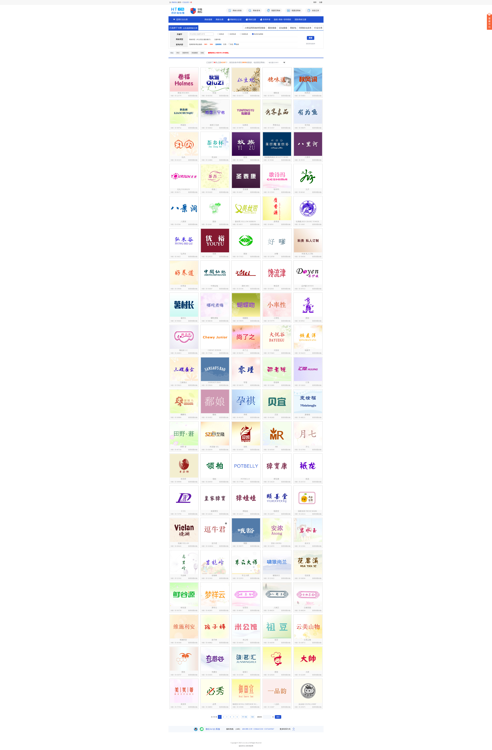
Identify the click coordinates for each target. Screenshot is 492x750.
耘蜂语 (245, 125)
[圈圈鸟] (184, 401)
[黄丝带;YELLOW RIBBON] (246, 208)
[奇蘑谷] (215, 659)
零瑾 (245, 382)
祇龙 (307, 479)
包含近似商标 (258, 34)
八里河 (307, 157)
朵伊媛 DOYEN (307, 286)
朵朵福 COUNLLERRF (307, 704)
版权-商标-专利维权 (282, 19)
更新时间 (185, 53)
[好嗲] (277, 240)
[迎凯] (246, 433)
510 (252, 717)
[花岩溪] (308, 562)
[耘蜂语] (246, 112)
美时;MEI (245, 286)
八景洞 (183, 222)
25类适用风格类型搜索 (255, 28)
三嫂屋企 (183, 382)
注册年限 (217, 39)
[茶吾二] (215, 176)
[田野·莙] (184, 433)
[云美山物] (308, 626)
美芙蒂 (183, 704)
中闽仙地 (214, 286)
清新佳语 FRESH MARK (307, 511)
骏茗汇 (245, 672)
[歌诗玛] (277, 176)
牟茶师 (183, 479)
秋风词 (307, 93)
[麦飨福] (308, 401)
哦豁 (245, 543)
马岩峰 (183, 575)
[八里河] (308, 144)
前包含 (221, 34)
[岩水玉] (308, 530)
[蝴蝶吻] (246, 305)
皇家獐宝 (214, 511)
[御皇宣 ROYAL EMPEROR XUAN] (246, 691)
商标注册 (252, 19)
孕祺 (245, 415)
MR (276, 447)
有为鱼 (307, 125)
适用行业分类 (182, 19)
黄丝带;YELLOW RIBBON (245, 222)
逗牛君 (214, 543)
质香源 (276, 222)
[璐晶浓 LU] (184, 337)
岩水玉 (307, 543)
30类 (172, 96)
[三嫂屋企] (184, 369)
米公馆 (245, 640)
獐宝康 (276, 479)
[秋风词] (308, 80)
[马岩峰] (184, 562)
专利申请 (266, 19)
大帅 (307, 672)
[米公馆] (246, 626)
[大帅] (308, 659)
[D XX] (184, 498)
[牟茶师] (184, 466)
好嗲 (276, 254)
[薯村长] (184, 305)
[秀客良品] (277, 112)
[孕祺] (246, 401)
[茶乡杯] (215, 144)
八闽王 (276, 608)
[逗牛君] (215, 530)
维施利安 (183, 640)
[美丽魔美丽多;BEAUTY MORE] (277, 144)
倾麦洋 (307, 350)
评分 (178, 53)
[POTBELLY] (246, 466)
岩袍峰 (214, 575)
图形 (214, 222)
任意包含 (232, 34)
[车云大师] (246, 562)
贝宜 (276, 415)
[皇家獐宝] (215, 498)
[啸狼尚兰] (277, 562)
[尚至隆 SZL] (215, 433)
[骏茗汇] (246, 659)
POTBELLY (245, 479)
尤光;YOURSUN (183, 189)
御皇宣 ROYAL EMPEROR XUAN (246, 704)
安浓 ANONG (276, 543)
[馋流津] (277, 273)
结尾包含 (245, 34)
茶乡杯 (214, 157)
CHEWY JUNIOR (214, 350)
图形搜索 (272, 28)
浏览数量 (195, 53)
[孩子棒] (215, 626)
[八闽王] (277, 594)
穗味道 (276, 93)
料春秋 (183, 125)
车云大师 (245, 575)
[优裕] (215, 240)
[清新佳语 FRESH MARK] (308, 498)
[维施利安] (184, 626)
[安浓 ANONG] (277, 530)
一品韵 (276, 704)
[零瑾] (246, 369)
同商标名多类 (305, 28)
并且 (231, 44)
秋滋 (214, 93)
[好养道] (184, 273)
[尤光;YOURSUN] (184, 176)
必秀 (214, 704)
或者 (237, 44)
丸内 (183, 157)
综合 (171, 53)
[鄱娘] (215, 401)
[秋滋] (215, 80)
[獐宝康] (277, 466)
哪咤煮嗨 (214, 318)
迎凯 (245, 447)
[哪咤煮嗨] (215, 305)
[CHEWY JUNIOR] (215, 337)
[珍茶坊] (246, 594)
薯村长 (183, 318)
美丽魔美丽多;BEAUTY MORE (276, 157)
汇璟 (307, 382)
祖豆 (276, 640)
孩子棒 (214, 640)
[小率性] (277, 305)
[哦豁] (246, 530)
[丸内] (184, 144)
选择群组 (218, 44)
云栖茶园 (307, 608)
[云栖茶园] (308, 594)
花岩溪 (307, 575)
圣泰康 (245, 189)
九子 (307, 189)
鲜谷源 (183, 608)
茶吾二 (214, 189)
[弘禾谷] (184, 240)
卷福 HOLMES (183, 93)
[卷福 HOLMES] (184, 80)
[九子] (308, 176)
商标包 (293, 28)
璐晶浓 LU (183, 350)
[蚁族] (246, 144)
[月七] (308, 433)
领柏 (214, 479)
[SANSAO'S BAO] (215, 369)
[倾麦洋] (308, 337)
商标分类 (219, 19)
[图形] (215, 208)
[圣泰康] (246, 176)
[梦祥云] (215, 594)
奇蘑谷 (214, 672)
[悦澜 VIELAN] (184, 530)
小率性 (276, 318)
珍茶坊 (245, 608)
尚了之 (245, 350)
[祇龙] (308, 466)
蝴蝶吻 (245, 318)
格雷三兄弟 (214, 125)
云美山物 (307, 640)
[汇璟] (308, 369)
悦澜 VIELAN (183, 543)
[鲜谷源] (184, 594)
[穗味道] (277, 80)
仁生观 (245, 93)
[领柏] (215, 466)
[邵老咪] (277, 369)
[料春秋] (184, 112)
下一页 (244, 717)
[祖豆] (277, 626)
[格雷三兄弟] (215, 112)
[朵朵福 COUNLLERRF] (308, 691)
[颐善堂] (277, 498)
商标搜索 (208, 19)
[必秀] (215, 691)
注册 (320, 2)
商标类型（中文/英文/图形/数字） (200, 39)
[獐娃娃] (246, 498)
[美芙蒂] (184, 691)
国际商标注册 (300, 19)
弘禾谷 (183, 254)
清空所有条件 (310, 44)
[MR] (277, 433)
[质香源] (277, 208)
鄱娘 (214, 415)
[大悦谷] (277, 337)
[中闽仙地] (215, 273)
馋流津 (276, 286)
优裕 (214, 254)
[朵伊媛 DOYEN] (308, 273)
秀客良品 (276, 125)
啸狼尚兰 (276, 575)
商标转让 (175, 2)
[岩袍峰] (215, 562)
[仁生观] (246, 80)
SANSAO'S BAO (214, 382)
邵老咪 (276, 382)
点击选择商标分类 (190, 28)
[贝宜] (277, 401)
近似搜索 (283, 28)
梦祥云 (214, 608)
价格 (202, 53)
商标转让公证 (236, 19)
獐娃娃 (245, 511)
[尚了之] (246, 337)
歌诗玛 (276, 189)
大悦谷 (276, 350)
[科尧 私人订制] (308, 240)
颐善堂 (276, 511)
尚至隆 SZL (214, 447)
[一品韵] (277, 691)
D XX (183, 511)
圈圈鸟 (183, 415)
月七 (307, 447)
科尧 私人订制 (307, 254)
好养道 (183, 286)
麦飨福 (307, 415)
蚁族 (245, 157)
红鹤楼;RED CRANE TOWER (307, 222)
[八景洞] (184, 208)
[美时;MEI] (246, 273)
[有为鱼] (308, 112)
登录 (314, 2)
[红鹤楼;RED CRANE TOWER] (308, 208)
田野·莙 (183, 447)
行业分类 (186, 2)
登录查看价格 (192, 96)
